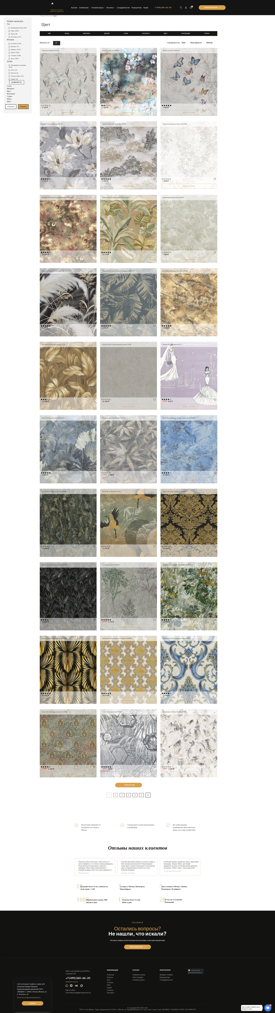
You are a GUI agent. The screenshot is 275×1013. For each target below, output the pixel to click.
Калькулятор (137, 7)
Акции (145, 7)
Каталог (74, 7)
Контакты (110, 993)
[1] (41, 106)
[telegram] (71, 985)
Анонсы (110, 977)
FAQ (108, 985)
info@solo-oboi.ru (72, 982)
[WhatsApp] (67, 985)
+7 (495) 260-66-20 (78, 978)
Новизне (209, 43)
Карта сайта (70, 990)
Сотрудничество (123, 7)
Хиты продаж (138, 977)
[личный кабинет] (186, 7)
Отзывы (110, 982)
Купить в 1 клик (68, 112)
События (110, 975)
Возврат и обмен (166, 975)
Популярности (196, 43)
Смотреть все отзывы (193, 878)
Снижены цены (139, 980)
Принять (32, 1003)
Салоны (110, 990)
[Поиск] (181, 8)
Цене (184, 43)
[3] (45, 106)
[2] (43, 106)
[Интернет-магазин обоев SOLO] (57, 5)
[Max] (81, 985)
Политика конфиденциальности (78, 992)
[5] (49, 106)
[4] (47, 106)
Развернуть (16, 82)
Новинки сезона (139, 975)
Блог (109, 980)
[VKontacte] (76, 986)
